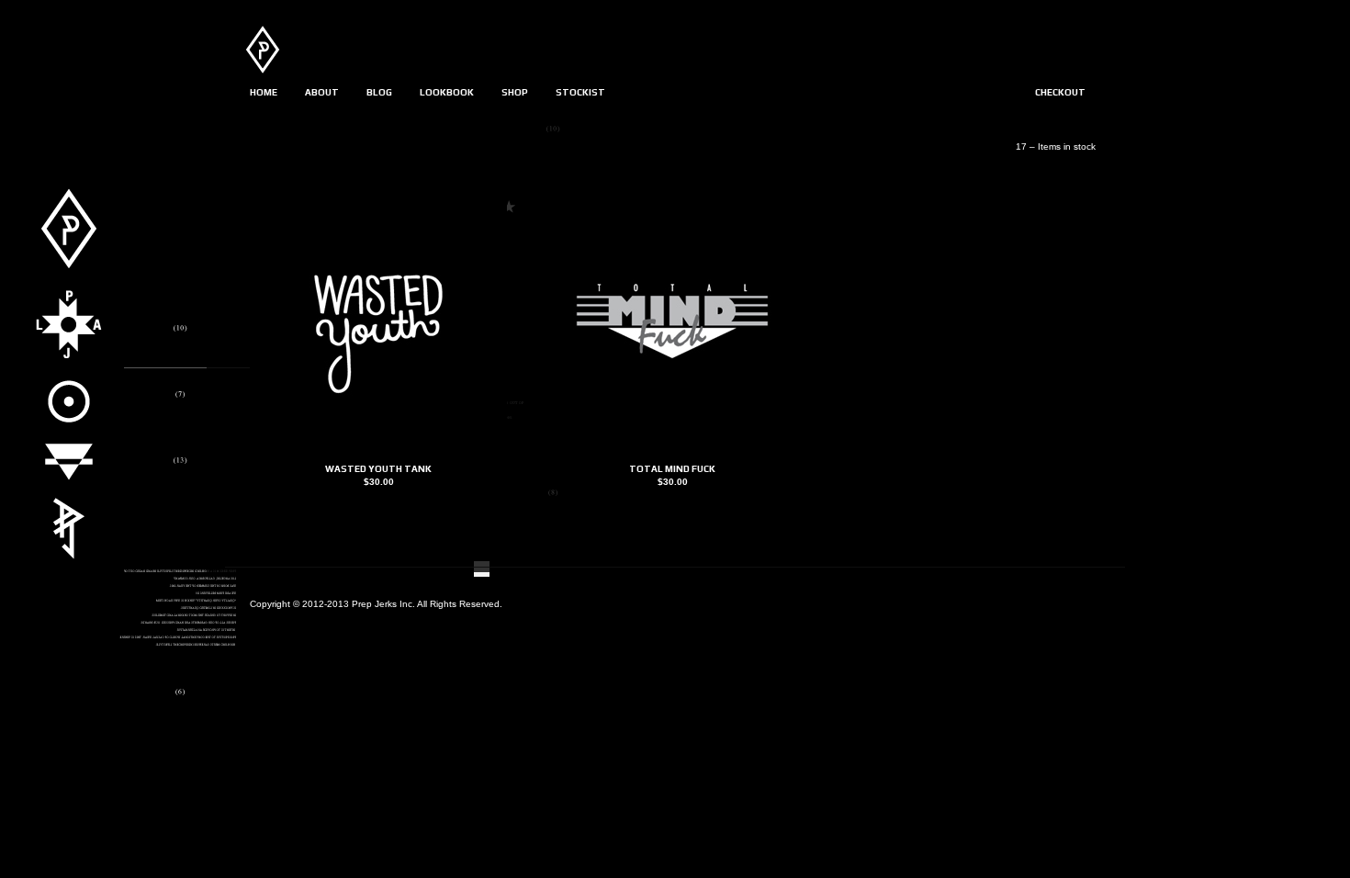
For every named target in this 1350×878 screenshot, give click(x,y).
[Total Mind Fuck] (672, 456)
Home (263, 92)
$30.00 (379, 482)
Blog (379, 92)
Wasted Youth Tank (378, 469)
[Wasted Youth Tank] (378, 456)
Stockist (580, 92)
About (322, 92)
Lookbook (447, 92)
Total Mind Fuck (672, 469)
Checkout (1060, 92)
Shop (514, 92)
